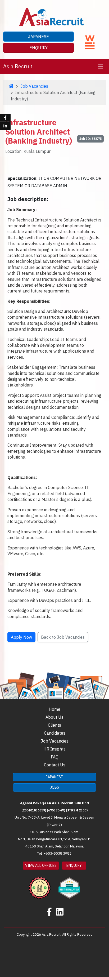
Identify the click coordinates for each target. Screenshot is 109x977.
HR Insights (54, 749)
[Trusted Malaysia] (39, 884)
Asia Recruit (18, 66)
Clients (54, 725)
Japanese (38, 36)
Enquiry (38, 47)
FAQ (54, 757)
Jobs (54, 787)
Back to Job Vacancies (63, 637)
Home (54, 709)
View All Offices (41, 865)
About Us (54, 717)
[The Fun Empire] (69, 884)
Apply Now (21, 637)
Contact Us (54, 764)
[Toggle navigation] (100, 66)
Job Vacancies (34, 86)
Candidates (54, 733)
